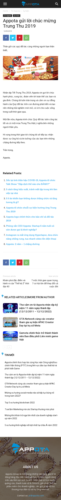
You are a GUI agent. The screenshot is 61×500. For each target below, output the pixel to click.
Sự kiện (26, 11)
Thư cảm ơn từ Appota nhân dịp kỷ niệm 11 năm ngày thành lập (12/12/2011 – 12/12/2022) (38, 308)
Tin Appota (15, 11)
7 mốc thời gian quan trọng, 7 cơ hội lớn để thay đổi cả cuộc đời (44, 283)
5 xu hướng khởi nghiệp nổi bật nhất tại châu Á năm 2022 (31, 425)
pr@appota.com (36, 495)
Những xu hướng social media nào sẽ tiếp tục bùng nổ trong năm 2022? (29, 394)
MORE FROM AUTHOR (41, 297)
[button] (57, 4)
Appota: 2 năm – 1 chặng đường (23, 244)
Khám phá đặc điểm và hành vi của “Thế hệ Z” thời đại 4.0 (16, 283)
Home (5, 11)
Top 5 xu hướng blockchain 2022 (20, 402)
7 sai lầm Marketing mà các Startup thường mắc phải (29, 409)
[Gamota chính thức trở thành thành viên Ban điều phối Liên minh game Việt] (10, 336)
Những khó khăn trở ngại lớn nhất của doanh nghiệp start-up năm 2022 (31, 417)
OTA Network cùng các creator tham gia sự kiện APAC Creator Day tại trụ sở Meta (36, 322)
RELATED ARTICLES (16, 297)
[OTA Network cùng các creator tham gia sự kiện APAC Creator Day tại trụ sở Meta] (10, 322)
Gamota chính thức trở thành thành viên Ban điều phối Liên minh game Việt (38, 336)
